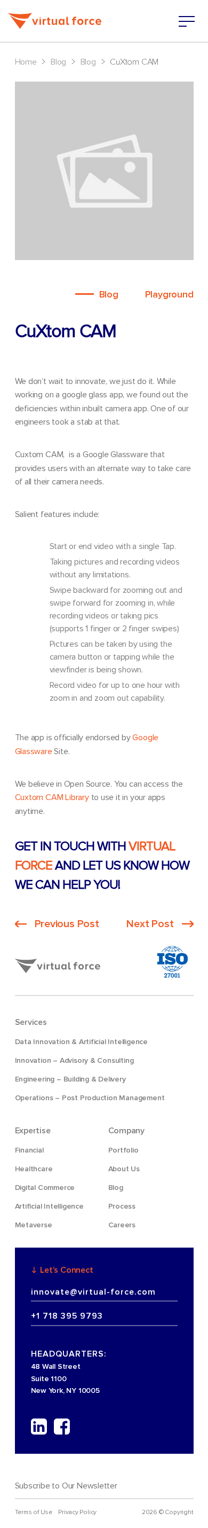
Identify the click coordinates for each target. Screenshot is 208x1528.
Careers (122, 1224)
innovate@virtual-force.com (93, 1292)
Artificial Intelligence (49, 1206)
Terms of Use (33, 1512)
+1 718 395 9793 (67, 1316)
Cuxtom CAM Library (52, 797)
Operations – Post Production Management (90, 1097)
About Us (124, 1168)
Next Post (149, 924)
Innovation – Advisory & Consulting (74, 1060)
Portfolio (123, 1150)
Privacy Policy (77, 1512)
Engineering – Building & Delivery (70, 1079)
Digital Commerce (45, 1187)
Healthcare (34, 1168)
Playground (169, 294)
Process (122, 1206)
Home (26, 62)
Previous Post (67, 924)
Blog (58, 62)
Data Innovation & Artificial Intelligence (81, 1041)
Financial (29, 1150)
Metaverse (33, 1224)
